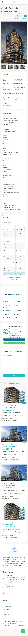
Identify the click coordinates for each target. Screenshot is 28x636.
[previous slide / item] (2, 43)
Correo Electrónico (7, 368)
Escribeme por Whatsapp (14, 343)
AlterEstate (22, 625)
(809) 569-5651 (13, 333)
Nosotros (6, 604)
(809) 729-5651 (9, 589)
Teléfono (5, 361)
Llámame (14, 340)
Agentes (6, 609)
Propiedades (7, 606)
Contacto (6, 612)
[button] (4, 66)
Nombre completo (7, 355)
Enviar (14, 375)
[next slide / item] (26, 43)
